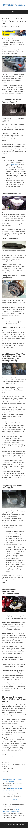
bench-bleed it (14, 164)
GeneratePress (14, 826)
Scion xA (6, 762)
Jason (4, 779)
